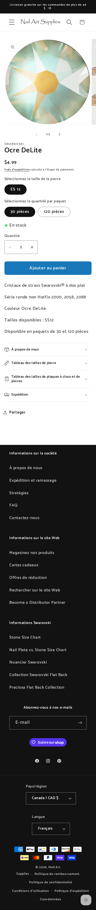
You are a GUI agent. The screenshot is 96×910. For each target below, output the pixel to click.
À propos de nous (25, 468)
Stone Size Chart (25, 637)
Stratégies (19, 493)
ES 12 (15, 189)
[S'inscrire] (80, 723)
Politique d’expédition (72, 890)
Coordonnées (50, 899)
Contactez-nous (24, 518)
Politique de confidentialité (50, 882)
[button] (11, 22)
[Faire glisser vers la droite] (60, 134)
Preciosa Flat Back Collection (37, 687)
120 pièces (54, 211)
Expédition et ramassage (32, 480)
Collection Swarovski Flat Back (38, 675)
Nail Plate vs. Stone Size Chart (37, 650)
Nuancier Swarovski (28, 662)
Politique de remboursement (57, 874)
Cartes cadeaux (24, 565)
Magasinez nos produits (31, 553)
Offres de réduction (28, 577)
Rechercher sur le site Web (34, 590)
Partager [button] (17, 412)
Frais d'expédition (17, 169)
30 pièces (19, 211)
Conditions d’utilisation (30, 890)
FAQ (13, 505)
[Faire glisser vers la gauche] (36, 134)
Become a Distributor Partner (37, 602)
